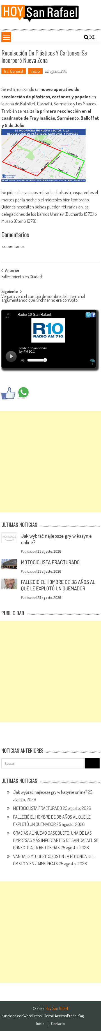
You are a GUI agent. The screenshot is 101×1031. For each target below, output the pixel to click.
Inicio (40, 1024)
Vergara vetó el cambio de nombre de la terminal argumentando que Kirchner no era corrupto (43, 299)
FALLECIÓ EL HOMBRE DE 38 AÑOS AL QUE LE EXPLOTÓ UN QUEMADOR (58, 585)
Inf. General (13, 71)
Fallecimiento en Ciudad (21, 277)
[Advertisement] (50, 461)
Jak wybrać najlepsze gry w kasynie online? (50, 792)
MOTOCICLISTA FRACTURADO (50, 562)
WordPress (33, 1015)
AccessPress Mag (69, 1015)
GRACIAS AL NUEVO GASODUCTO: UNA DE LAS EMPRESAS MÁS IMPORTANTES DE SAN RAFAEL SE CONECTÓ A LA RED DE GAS (55, 840)
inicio (35, 71)
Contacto (58, 1024)
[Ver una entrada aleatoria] (92, 37)
